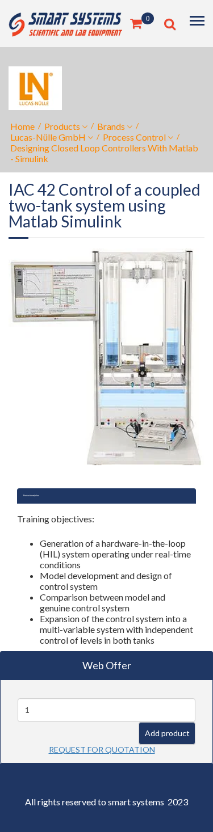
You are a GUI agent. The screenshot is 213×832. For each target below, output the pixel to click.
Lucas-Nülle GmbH (48, 137)
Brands (111, 126)
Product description (31, 496)
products (62, 126)
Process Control (134, 137)
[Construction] (65, 22)
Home (22, 126)
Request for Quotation (102, 749)
